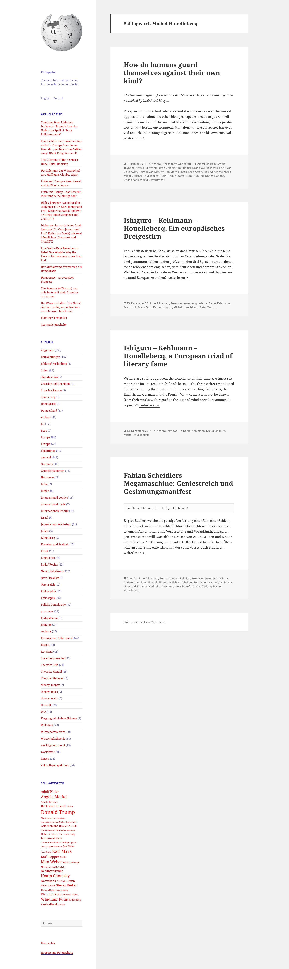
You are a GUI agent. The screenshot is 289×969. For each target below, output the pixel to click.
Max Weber (51, 861)
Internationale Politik (54, 511)
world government (53, 745)
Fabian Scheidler (182, 582)
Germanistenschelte (54, 324)
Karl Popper (50, 857)
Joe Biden (69, 846)
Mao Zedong (204, 586)
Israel (44, 517)
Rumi (189, 176)
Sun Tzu (199, 176)
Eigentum (46, 818)
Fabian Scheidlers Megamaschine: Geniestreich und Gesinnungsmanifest (178, 483)
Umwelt (46, 705)
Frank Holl (130, 307)
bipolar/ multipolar (179, 168)
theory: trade (49, 698)
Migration (46, 866)
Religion (46, 625)
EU (42, 424)
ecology (46, 417)
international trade (53, 504)
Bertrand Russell (53, 806)
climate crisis (49, 377)
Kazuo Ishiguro (162, 307)
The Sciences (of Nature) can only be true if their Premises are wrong (59, 292)
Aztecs (140, 168)
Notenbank (48, 881)
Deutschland (49, 410)
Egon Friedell (149, 582)
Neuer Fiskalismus (52, 571)
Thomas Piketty (48, 890)
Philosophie (48, 591)
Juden (45, 531)
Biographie (48, 943)
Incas (183, 172)
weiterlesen (134, 138)
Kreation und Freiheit (55, 544)
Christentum (132, 582)
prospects (47, 611)
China (44, 370)
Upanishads (131, 180)
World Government (152, 180)
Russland (47, 651)
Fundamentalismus (206, 582)
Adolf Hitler (50, 791)
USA (43, 712)
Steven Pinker (66, 885)
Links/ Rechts (49, 564)
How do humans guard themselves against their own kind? (172, 72)
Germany (47, 464)
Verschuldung (62, 890)
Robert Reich (48, 885)
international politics (54, 497)
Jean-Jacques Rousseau (52, 846)
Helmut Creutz (50, 834)
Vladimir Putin (51, 894)
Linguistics (48, 558)
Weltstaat (47, 725)
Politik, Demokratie (53, 605)
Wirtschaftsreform (53, 732)
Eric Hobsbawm (58, 818)
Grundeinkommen (52, 471)
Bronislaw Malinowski (206, 168)
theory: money (50, 685)
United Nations (214, 176)
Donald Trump (58, 812)
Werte (75, 894)
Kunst (44, 551)
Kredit (63, 857)
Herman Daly (67, 834)
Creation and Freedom (55, 384)
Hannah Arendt (68, 826)
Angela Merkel (54, 796)
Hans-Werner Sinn (50, 830)
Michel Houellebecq (146, 176)
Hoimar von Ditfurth (151, 172)
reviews (46, 631)
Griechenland (49, 826)
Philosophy (48, 598)
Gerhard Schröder (67, 822)
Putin (71, 881)
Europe (45, 444)
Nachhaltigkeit (58, 867)
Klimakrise (48, 538)
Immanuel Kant (51, 838)
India (44, 484)
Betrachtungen (50, 357)
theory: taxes (49, 692)
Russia (45, 645)
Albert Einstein (206, 164)
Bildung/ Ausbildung (54, 364)
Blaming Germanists (54, 318)
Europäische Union (49, 822)
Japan (74, 842)
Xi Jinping (75, 899)
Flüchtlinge (48, 451)
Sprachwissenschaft (53, 658)
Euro (44, 430)
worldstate (48, 752)
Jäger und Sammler (136, 586)
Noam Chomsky (55, 875)
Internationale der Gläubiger (55, 842)
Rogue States (176, 176)
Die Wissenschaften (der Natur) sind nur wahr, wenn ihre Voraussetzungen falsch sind (61, 307)
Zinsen (45, 758)
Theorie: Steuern (52, 678)
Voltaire (67, 894)
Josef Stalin (46, 852)
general (46, 457)
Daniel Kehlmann (219, 303)
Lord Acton (195, 172)
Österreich (48, 584)
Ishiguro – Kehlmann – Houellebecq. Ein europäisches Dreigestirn (174, 228)
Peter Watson (208, 307)
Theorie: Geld (49, 665)
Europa (45, 437)
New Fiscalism (50, 578)
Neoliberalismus (52, 871)
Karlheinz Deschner (161, 586)
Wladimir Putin (54, 899)
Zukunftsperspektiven (55, 765)
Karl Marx (62, 851)
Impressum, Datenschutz (57, 952)
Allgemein (47, 350)
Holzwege (47, 477)
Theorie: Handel (51, 671)
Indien (45, 491)
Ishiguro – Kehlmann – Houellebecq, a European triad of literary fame (178, 355)
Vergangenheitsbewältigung (59, 718)
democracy (48, 397)
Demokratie (48, 404)
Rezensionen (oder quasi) (57, 638)
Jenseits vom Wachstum (56, 524)
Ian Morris (172, 172)
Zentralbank (49, 904)
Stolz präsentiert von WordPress (144, 622)
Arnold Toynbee (49, 801)
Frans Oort (145, 307)
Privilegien (62, 881)
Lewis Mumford (184, 586)
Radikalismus (49, 618)
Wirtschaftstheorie (53, 738)
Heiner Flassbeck (67, 830)
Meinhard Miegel (71, 862)
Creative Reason (51, 390)
